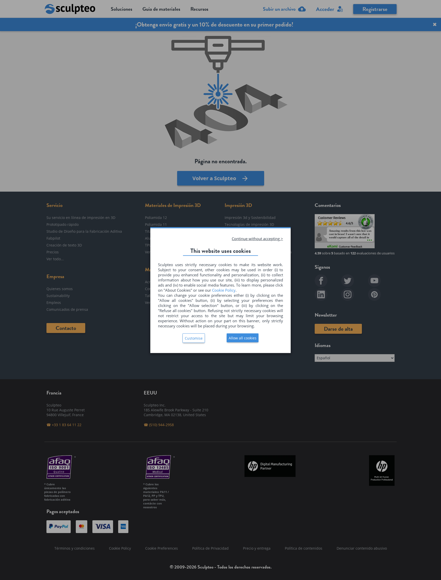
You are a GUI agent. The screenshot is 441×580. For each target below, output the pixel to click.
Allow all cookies (242, 337)
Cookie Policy (224, 289)
